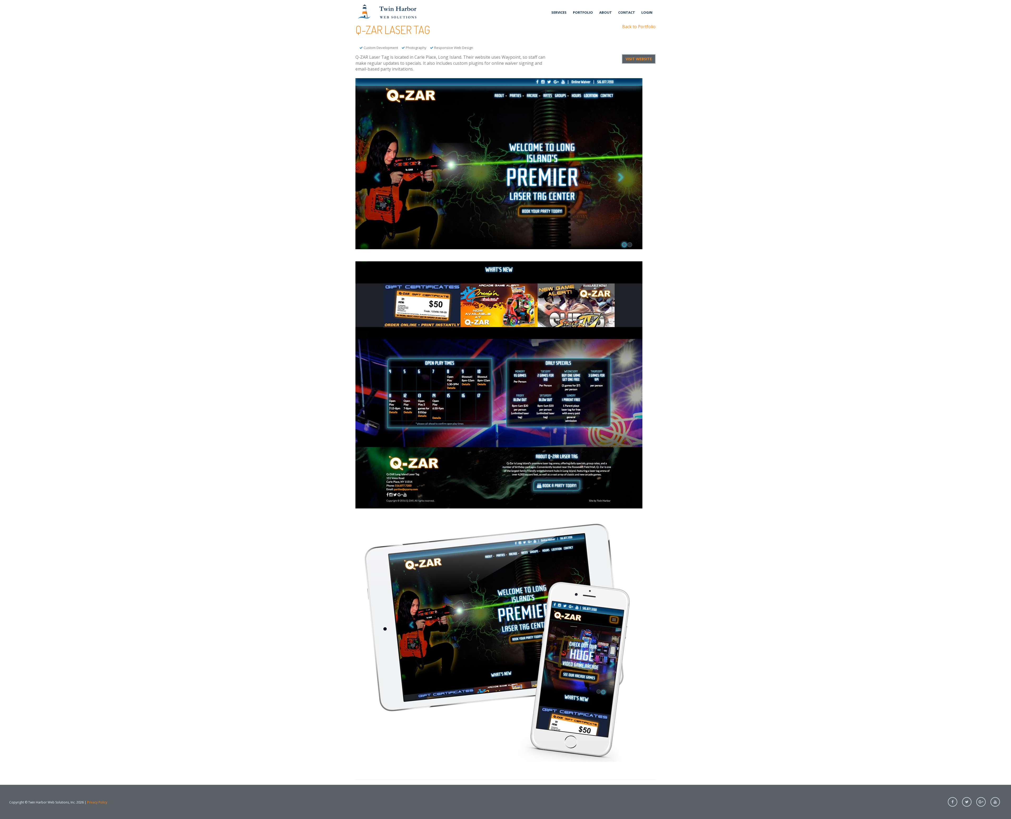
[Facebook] (952, 802)
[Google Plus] (981, 802)
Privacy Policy (97, 802)
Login (646, 12)
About (605, 12)
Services (559, 12)
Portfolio (583, 12)
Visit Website (639, 58)
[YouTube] (995, 802)
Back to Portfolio (639, 26)
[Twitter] (967, 802)
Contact (626, 12)
